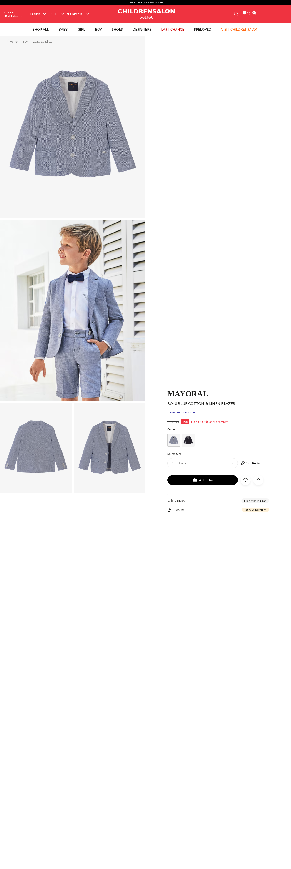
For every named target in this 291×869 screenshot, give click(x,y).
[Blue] (173, 440)
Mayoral (187, 393)
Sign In (8, 12)
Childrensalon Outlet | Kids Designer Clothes (146, 13)
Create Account (14, 15)
